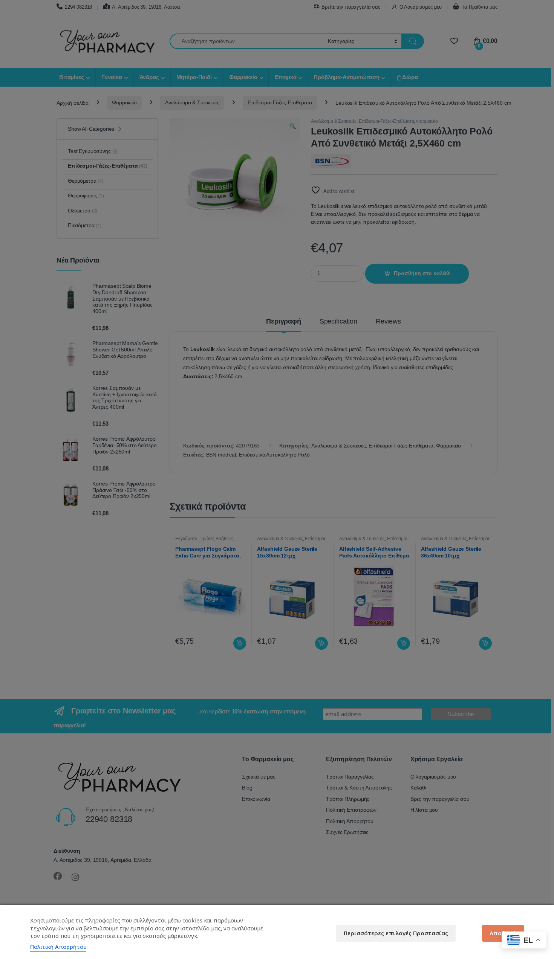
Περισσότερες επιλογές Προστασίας (396, 933)
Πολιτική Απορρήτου (58, 946)
